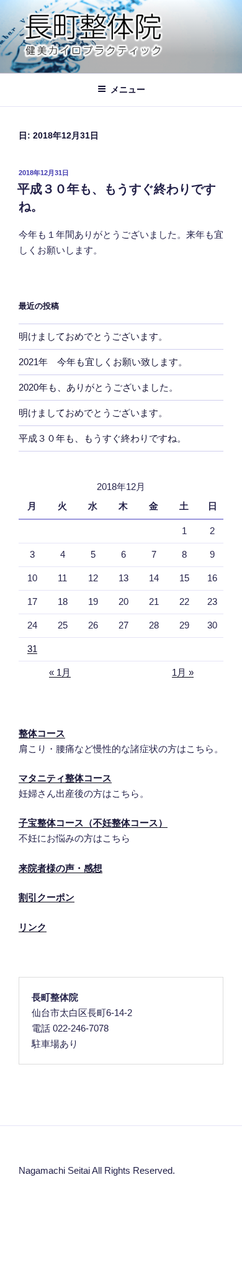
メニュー (127, 89)
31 (32, 648)
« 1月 (60, 672)
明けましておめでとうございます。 (93, 336)
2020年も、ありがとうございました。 (98, 387)
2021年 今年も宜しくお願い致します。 (103, 361)
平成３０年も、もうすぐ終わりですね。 (102, 438)
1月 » (183, 672)
